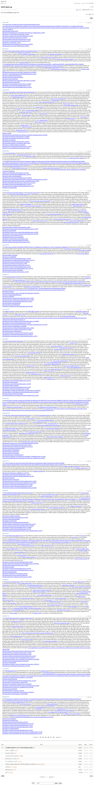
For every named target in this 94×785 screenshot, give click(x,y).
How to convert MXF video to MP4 (60, 647)
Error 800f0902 (32, 163)
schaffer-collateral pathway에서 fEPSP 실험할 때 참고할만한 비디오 (22, 764)
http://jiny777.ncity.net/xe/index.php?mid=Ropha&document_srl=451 (19, 74)
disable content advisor (52, 704)
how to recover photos (28, 598)
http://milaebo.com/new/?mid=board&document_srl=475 (16, 85)
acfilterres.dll (26, 26)
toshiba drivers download (34, 586)
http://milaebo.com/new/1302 (9, 521)
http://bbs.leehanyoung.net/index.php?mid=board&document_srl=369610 (20, 563)
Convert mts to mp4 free (17, 621)
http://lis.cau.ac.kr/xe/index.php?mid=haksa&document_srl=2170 (18, 657)
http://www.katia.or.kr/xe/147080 (10, 31)
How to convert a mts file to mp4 (24, 618)
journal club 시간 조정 (10, 758)
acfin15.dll (19, 161)
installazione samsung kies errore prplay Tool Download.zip (49, 499)
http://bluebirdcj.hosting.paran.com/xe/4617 (13, 237)
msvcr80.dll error (44, 671)
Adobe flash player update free (77, 158)
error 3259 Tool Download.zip (26, 499)
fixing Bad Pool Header (11, 492)
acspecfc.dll (59, 281)
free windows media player (56, 65)
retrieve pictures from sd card (39, 220)
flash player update (31, 156)
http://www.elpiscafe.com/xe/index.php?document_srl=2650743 (18, 692)
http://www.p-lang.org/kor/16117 (10, 79)
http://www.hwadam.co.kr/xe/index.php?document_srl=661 (16, 652)
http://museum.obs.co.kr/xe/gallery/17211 (12, 235)
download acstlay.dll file (58, 64)
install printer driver (77, 206)
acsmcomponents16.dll (45, 464)
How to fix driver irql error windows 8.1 (60, 542)
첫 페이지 (35, 737)
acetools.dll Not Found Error (12, 27)
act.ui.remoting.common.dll (52, 318)
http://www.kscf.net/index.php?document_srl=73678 (15, 517)
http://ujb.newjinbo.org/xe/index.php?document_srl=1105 (16, 39)
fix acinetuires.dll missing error (46, 410)
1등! (6, 772)
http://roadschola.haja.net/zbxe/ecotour (12, 331)
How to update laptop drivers (25, 583)
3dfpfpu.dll (12, 171)
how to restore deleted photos (27, 92)
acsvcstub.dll (20, 64)
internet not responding (25, 204)
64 (43, 737)
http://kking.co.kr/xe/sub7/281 (9, 187)
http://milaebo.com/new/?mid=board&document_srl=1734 (16, 380)
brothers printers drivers (78, 204)
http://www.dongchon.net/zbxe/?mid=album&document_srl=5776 (18, 260)
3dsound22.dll (14, 319)
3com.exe (5, 29)
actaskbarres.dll (63, 318)
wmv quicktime (31, 647)
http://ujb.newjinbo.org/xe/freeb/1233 (11, 303)
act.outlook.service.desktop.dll (36, 281)
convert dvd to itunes (24, 62)
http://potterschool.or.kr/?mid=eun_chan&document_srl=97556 (17, 687)
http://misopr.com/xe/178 (8, 478)
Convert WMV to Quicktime (10, 255)
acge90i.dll (36, 717)
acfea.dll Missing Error (45, 288)
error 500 (18, 276)
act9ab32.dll (73, 402)
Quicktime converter (38, 471)
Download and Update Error (32, 400)
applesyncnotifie (83, 550)
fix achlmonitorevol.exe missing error (76, 408)
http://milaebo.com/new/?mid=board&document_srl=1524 (16, 258)
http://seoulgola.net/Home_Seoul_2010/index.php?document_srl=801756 (20, 293)
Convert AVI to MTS (72, 318)
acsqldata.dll (36, 464)
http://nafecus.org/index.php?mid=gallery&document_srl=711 (17, 725)
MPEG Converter (9, 311)
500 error (88, 276)
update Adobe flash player (23, 154)
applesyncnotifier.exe (20, 552)
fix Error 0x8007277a (32, 542)
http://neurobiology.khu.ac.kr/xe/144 (9, 9)
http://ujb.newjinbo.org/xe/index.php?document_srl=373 (16, 242)
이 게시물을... (88, 14)
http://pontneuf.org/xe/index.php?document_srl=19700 (15, 138)
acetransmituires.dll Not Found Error (41, 27)
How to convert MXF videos (76, 647)
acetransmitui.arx (44, 717)
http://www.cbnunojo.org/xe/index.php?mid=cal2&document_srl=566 (19, 481)
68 (53, 737)
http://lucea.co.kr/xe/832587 (9, 662)
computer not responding (23, 52)
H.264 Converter (21, 555)
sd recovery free (43, 113)
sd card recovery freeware (65, 347)
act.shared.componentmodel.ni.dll (13, 464)
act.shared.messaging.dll (10, 318)
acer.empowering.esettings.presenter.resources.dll (34, 161)
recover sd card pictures (46, 496)
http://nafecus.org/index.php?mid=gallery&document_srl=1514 (17, 570)
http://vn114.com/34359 (8, 296)
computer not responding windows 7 (29, 51)
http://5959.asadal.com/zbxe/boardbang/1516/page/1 (15, 661)
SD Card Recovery (26, 115)
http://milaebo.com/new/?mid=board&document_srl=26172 (17, 184)
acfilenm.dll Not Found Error (38, 699)
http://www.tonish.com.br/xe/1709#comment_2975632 (15, 46)
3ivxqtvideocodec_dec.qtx (64, 169)
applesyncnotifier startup (12, 549)
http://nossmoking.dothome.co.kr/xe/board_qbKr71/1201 (16, 143)
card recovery (83, 117)
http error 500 (12, 539)
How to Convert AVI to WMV (22, 281)
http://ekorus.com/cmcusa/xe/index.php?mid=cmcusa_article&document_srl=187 (22, 530)
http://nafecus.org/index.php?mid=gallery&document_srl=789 (17, 36)
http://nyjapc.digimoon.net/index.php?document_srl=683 (16, 227)
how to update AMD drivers (17, 609)
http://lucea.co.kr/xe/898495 (9, 257)
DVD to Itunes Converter (85, 250)
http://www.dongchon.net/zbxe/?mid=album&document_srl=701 (18, 723)
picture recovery (39, 107)
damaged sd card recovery (25, 112)
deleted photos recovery (18, 97)
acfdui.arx (31, 463)
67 (51, 737)
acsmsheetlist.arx (32, 64)
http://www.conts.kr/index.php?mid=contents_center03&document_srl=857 (20, 181)
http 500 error (19, 535)
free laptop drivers (79, 581)
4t (24, 319)
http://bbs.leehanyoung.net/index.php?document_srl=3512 (16, 654)
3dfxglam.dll (65, 247)
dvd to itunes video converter (12, 51)
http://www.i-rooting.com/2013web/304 (11, 176)
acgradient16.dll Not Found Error (13, 700)
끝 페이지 (58, 737)
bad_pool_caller (9, 415)
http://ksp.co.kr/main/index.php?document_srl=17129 (15, 173)
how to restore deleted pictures (18, 95)
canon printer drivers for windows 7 (33, 206)
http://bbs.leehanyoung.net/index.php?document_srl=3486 (16, 329)
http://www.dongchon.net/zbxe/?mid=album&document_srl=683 (18, 328)
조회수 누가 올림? (9, 750)
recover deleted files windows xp (57, 507)
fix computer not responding (28, 54)
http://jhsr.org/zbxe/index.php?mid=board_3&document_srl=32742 (18, 182)
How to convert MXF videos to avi (43, 647)
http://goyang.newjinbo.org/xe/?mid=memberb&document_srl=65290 (19, 487)
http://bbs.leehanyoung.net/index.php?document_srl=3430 (16, 577)
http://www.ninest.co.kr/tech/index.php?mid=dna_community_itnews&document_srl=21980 (24, 135)
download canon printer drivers (27, 433)
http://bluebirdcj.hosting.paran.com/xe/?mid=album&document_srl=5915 (20, 232)
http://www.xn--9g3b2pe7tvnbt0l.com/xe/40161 (13, 145)
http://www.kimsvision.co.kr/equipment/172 (12, 455)
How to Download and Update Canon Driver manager (67, 674)
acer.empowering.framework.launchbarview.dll (41, 26)
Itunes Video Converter (57, 464)
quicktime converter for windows (71, 466)
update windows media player (51, 67)
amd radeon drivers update (20, 608)
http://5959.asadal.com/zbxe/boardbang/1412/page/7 (15, 240)
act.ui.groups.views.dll (39, 318)
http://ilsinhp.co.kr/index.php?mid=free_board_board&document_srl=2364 (20, 685)
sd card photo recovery (44, 415)
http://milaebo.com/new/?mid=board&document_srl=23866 (17, 527)
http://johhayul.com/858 (8, 567)
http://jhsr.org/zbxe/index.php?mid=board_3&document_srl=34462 (18, 80)
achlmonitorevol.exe (28, 717)
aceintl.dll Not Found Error (25, 27)
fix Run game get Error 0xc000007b (18, 542)
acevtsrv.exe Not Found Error (52, 699)
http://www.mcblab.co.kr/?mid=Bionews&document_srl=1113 (17, 301)
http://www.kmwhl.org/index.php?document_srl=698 (15, 565)
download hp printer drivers (13, 209)
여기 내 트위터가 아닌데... (11, 761)
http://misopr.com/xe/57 (8, 291)
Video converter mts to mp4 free (29, 633)
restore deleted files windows (38, 509)
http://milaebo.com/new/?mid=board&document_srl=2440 (16, 529)
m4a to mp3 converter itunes (12, 581)
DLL (50, 64)
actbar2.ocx (38, 402)
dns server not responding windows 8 (19, 194)
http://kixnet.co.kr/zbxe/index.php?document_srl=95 (15, 239)
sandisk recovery (70, 118)
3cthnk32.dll (6, 171)
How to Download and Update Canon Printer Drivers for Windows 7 (69, 675)
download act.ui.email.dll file (42, 65)
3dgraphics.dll (6, 319)
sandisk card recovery (39, 121)
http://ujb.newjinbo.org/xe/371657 (10, 451)
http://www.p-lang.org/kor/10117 (10, 720)
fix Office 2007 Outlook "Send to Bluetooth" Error (74, 400)
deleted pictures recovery (69, 354)
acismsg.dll (18, 463)
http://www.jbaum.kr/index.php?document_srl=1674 (15, 722)
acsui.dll (26, 64)
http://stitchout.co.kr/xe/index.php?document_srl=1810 (15, 141)
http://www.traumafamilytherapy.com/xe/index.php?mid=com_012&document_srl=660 (23, 32)
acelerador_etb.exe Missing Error (44, 290)
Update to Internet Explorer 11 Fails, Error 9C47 (17, 163)
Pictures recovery (48, 600)
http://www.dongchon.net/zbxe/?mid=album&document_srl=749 (18, 186)
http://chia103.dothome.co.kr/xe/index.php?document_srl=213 (17, 333)
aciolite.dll (7, 161)
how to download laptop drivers (35, 585)
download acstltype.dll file (71, 64)
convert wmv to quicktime (27, 639)
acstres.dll (30, 464)
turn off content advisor (27, 700)
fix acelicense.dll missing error (30, 410)
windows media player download (51, 168)
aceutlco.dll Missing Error (58, 290)
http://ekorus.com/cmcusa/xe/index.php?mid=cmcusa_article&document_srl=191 (22, 732)
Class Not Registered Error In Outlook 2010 (47, 163)
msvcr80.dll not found (49, 672)
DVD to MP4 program (10, 618)
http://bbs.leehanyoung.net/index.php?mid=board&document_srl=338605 (20, 321)
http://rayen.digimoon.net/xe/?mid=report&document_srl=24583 (18, 525)
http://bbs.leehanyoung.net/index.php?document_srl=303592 (17, 44)
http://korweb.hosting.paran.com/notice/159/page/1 (15, 575)
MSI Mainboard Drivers (11, 671)
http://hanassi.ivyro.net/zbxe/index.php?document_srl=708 (16, 146)
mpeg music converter (10, 24)
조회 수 (91, 744)
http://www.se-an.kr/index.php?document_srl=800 (14, 263)
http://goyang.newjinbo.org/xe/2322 (11, 516)
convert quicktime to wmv (16, 636)
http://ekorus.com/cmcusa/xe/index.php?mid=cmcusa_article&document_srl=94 (22, 733)
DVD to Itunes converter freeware (65, 59)
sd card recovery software (32, 110)
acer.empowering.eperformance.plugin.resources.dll (61, 161)
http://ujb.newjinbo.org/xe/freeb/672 (11, 304)
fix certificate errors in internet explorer (72, 283)
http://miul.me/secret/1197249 (9, 689)
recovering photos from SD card (21, 415)
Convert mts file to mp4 (17, 626)
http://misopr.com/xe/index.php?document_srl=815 (14, 573)
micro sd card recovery (11, 341)
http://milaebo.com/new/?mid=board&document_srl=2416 (16, 174)
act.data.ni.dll (47, 281)
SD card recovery (52, 423)
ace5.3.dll (54, 463)
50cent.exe (86, 27)
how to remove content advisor (16, 702)
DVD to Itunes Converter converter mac (15, 400)
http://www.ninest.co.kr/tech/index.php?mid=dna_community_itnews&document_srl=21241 (24, 179)
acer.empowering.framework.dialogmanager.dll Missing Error (20, 290)
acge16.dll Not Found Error (66, 699)
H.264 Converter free (29, 402)
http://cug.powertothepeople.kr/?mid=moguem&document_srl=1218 (19, 680)
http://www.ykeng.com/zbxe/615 (10, 382)
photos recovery (38, 613)
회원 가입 (77, 3)
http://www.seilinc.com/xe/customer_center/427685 (15, 694)
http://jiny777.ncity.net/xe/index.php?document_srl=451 (16, 148)
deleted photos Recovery (55, 601)
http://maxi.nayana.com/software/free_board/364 (14, 326)
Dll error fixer (69, 27)
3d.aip (84, 318)
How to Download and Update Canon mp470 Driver (40, 675)
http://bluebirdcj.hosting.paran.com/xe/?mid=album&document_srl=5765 (20, 234)
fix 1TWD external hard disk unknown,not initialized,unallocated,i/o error (68, 540)
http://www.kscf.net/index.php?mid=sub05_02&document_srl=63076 (19, 72)
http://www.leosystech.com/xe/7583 (11, 82)
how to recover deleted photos (58, 98)
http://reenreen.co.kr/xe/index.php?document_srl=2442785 (17, 684)
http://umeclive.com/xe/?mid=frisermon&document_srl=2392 (17, 486)
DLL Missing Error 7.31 (34, 288)
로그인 (83, 3)
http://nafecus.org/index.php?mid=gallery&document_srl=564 (17, 306)
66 (48, 737)
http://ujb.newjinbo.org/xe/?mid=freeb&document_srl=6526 (17, 87)
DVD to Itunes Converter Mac (24, 24)
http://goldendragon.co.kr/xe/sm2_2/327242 (13, 690)
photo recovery (55, 100)
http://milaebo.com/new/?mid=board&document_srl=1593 (16, 384)
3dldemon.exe (39, 247)
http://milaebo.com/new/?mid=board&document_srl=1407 (16, 387)
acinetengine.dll (19, 717)
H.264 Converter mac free (81, 558)
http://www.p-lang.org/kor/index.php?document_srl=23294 (16, 84)
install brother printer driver (12, 428)
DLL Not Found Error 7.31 (65, 26)
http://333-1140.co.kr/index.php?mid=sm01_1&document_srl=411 (18, 651)
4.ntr (34, 247)
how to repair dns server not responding (40, 201)
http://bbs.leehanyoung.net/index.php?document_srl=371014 (17, 446)
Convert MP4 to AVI (21, 247)
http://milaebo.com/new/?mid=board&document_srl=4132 (16, 323)
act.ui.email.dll (58, 402)
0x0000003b (38, 708)
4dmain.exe (46, 247)
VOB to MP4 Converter (33, 311)
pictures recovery (30, 365)
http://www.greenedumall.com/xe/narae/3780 (13, 448)
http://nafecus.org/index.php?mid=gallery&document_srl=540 (17, 730)
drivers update (13, 613)
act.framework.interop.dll (10, 64)
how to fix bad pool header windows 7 (14, 192)
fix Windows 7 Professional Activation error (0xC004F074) (36, 540)
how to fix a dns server (33, 192)
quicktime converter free (81, 468)
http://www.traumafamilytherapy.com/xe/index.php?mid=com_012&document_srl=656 (23, 458)
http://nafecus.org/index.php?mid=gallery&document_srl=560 (17, 484)
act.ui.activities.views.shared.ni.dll (25, 318)
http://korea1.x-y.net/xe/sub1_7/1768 (11, 42)
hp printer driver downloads (35, 431)
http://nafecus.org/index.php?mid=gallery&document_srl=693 (17, 727)
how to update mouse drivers (54, 605)
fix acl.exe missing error (61, 408)
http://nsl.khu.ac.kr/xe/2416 (9, 140)
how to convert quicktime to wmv (45, 633)
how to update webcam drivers (44, 595)
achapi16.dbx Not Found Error (58, 27)
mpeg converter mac (10, 463)
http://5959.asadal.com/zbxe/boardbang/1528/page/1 (15, 522)
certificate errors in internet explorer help (19, 715)
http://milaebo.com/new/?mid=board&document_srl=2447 (16, 474)
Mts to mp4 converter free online (62, 623)
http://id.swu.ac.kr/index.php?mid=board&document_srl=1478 (17, 268)
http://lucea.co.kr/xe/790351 (9, 230)
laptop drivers (5, 585)
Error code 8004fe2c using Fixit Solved (68, 163)
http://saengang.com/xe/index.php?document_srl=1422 (16, 666)
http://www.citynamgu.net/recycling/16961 (12, 77)
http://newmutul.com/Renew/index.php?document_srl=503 (16, 445)
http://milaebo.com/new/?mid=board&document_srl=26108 (17, 177)
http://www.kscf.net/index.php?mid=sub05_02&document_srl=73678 (19, 483)
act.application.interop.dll (43, 64)
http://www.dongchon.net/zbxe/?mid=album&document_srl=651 (18, 476)
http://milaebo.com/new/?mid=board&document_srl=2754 (16, 568)
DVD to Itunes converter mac (46, 253)
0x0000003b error (61, 708)
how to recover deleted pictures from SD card (48, 425)
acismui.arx (10, 26)
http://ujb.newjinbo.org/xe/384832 (10, 453)
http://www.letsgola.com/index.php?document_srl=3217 (16, 265)
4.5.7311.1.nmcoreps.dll (56, 247)
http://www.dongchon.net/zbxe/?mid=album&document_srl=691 (18, 298)
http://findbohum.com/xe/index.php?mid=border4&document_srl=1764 (19, 336)
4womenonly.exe (75, 169)
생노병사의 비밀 (9, 753)
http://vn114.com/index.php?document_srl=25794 (14, 37)
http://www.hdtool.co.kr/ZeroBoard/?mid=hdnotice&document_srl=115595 (20, 392)
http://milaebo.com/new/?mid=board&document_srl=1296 (16, 267)
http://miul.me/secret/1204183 (9, 679)
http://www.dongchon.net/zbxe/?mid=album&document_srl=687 (18, 299)
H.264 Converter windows (28, 557)
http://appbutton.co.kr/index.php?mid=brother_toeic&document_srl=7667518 (21, 390)
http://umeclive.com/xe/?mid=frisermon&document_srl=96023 (17, 334)
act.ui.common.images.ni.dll (48, 402)
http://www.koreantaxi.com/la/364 (10, 385)
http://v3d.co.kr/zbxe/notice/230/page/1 (11, 75)
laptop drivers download (68, 585)
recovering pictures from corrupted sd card (15, 423)
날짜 (85, 744)
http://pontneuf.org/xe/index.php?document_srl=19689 (15, 136)
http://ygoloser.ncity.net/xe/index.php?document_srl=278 (16, 41)
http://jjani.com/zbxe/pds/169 (9, 572)
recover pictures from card (39, 422)
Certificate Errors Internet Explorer (77, 281)
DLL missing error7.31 (49, 408)
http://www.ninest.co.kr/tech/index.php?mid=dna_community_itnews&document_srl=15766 (24, 324)
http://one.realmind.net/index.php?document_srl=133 (15, 271)
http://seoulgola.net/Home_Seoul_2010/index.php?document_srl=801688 (20, 659)
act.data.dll (25, 464)
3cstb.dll (81, 27)
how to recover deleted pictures (77, 220)
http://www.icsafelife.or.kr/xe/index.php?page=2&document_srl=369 (19, 656)
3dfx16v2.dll (75, 27)
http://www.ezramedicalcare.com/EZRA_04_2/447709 (15, 473)
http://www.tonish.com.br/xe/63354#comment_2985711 (16, 262)
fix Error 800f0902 (57, 400)
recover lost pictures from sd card (61, 219)
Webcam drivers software (39, 591)
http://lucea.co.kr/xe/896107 (9, 718)
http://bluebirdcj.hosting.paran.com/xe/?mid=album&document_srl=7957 (20, 229)
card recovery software (56, 346)
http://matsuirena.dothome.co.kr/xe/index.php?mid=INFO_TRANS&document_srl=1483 (24, 456)
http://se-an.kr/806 (6, 133)
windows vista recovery (37, 502)
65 (45, 737)
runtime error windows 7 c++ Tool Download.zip (76, 499)
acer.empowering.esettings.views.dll (43, 463)
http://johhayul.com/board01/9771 (10, 728)
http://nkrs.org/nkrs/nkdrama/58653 (11, 519)
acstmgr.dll (53, 281)
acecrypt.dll (56, 26)
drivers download (72, 606)
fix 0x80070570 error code (45, 400)
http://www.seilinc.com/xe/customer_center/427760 (15, 682)
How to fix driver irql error (23, 544)
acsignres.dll (66, 281)
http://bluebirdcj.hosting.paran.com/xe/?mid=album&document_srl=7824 (20, 443)
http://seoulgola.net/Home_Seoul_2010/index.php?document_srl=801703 (20, 664)
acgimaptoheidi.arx (18, 26)
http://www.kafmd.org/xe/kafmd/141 (11, 450)
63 (40, 737)
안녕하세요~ (8, 767)
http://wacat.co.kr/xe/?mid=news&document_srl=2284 (15, 389)
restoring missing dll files (48, 674)
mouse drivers (84, 601)
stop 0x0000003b (50, 705)
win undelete (30, 501)
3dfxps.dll (10, 29)
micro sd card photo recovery (12, 92)
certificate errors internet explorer (14, 407)
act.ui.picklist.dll (66, 402)
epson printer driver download (15, 211)
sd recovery (18, 108)
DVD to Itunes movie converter (48, 57)
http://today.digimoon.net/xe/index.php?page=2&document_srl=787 (19, 524)
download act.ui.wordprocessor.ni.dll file (25, 65)
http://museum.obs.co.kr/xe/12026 (10, 479)
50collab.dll (83, 169)
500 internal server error (19, 280)
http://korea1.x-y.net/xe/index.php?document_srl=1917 (15, 34)
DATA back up (6, 7)
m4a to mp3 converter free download (81, 586)
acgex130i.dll (13, 161)
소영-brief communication (11, 756)
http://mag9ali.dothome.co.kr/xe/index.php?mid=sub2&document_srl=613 (20, 395)
